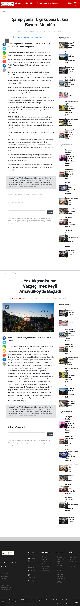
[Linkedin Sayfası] (16, 562)
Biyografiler (73, 561)
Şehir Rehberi (61, 579)
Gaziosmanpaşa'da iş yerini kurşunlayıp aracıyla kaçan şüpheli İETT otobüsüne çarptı (71, 108)
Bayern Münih (39, 62)
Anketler (72, 559)
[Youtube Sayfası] (12, 562)
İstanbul (25, 3)
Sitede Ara (73, 557)
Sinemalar (60, 574)
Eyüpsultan (45, 568)
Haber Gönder (5, 590)
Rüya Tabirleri (74, 564)
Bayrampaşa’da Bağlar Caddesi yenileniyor (70, 45)
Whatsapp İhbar (6, 587)
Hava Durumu (61, 557)
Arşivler (33, 571)
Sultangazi (54, 3)
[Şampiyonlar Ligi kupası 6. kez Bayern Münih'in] (28, 37)
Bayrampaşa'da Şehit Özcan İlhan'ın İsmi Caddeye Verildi (70, 134)
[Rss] (20, 562)
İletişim (33, 581)
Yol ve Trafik (61, 559)
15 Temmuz (69, 95)
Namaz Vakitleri (59, 562)
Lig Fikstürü (60, 568)
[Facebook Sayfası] (2, 562)
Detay (60, 604)
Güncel (32, 3)
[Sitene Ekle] (6, 566)
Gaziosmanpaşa (43, 3)
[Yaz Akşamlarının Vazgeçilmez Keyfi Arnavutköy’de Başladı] (28, 317)
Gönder (50, 212)
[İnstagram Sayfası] (9, 562)
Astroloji (72, 566)
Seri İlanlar (60, 576)
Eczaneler (60, 565)
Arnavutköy (12, 273)
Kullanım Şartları (6, 585)
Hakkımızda (5, 574)
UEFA (10, 52)
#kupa (28, 195)
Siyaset (18, 3)
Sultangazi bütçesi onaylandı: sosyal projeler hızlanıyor (70, 222)
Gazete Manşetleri (60, 582)
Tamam (68, 604)
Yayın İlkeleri (5, 576)
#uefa (10, 195)
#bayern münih (37, 195)
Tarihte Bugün (59, 571)
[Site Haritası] (2, 566)
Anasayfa (5, 11)
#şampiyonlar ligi (19, 195)
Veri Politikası (5, 578)
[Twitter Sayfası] (5, 562)
